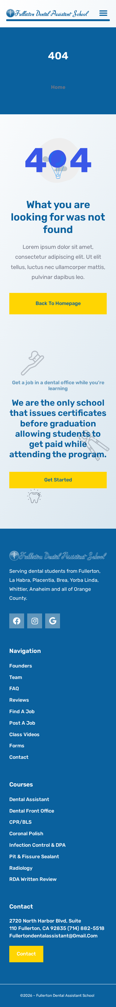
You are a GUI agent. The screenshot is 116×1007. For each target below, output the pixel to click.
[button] (103, 12)
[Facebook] (16, 620)
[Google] (52, 620)
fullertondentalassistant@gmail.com (53, 936)
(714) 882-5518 (86, 928)
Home (58, 87)
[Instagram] (34, 620)
